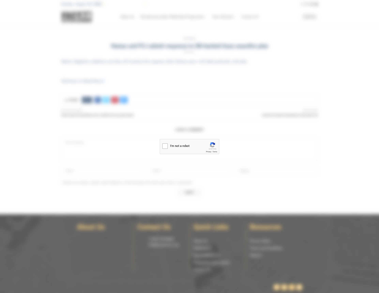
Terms (215, 152)
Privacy (208, 152)
